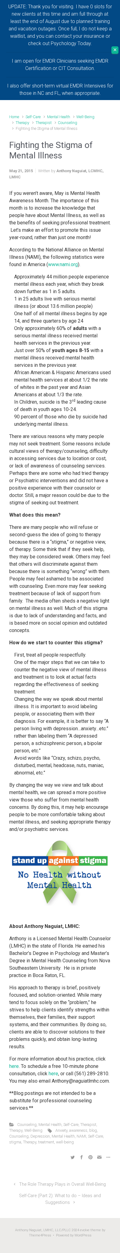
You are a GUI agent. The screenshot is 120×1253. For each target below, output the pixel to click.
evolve (85, 1230)
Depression (40, 1136)
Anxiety (61, 1130)
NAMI (81, 1136)
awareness (78, 1130)
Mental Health (58, 116)
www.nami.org (63, 264)
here (14, 1066)
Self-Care (33, 116)
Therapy (22, 122)
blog (93, 1130)
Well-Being (85, 116)
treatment (46, 1142)
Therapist (44, 122)
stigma (15, 1142)
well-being (65, 1142)
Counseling (67, 122)
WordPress (82, 1235)
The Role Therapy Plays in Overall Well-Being (62, 1184)
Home (14, 116)
